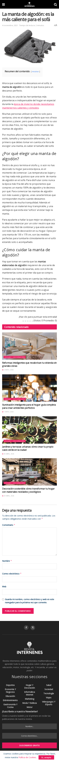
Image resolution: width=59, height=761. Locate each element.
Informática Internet (29, 693)
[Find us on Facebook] (26, 627)
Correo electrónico (11, 573)
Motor (30, 707)
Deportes (10, 685)
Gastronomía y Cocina (10, 705)
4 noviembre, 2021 (10, 25)
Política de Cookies (27, 757)
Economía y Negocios (10, 690)
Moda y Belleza (29, 703)
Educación (10, 696)
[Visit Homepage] (29, 4)
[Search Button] (55, 4)
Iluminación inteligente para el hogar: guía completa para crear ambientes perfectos (29, 406)
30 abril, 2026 (8, 454)
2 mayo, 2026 (8, 370)
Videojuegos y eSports (48, 703)
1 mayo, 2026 (8, 412)
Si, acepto (46, 757)
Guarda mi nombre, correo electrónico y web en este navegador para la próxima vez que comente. (29, 601)
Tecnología (49, 693)
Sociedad (49, 689)
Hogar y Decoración (14, 357)
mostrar (35, 71)
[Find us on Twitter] (33, 628)
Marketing (29, 698)
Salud (48, 685)
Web (4, 586)
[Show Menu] (3, 4)
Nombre (7, 561)
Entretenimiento (10, 700)
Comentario (8, 525)
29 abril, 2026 (8, 496)
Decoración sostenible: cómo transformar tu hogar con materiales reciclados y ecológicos (28, 490)
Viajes (48, 697)
